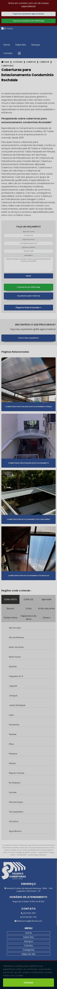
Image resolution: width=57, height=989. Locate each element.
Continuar (28, 982)
